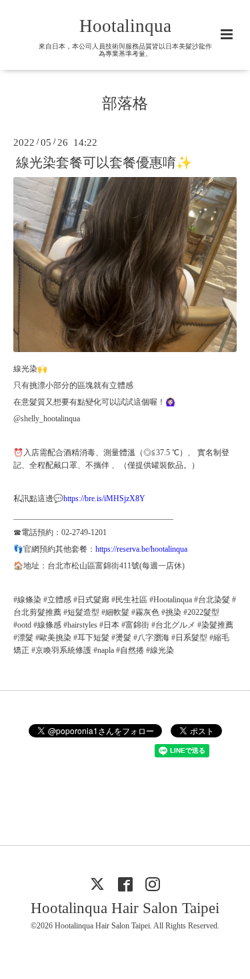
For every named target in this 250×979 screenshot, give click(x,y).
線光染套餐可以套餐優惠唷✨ (104, 162)
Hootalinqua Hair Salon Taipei (125, 907)
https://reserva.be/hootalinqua (141, 549)
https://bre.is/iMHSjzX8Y (104, 498)
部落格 (125, 103)
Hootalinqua (125, 26)
